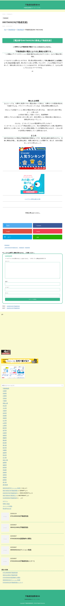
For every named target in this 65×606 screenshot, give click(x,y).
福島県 (5, 465)
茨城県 (5, 470)
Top (5, 30)
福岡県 (5, 462)
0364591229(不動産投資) (13, 308)
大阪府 (5, 410)
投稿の (6, 503)
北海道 (5, 398)
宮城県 (5, 415)
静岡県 (5, 480)
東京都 (5, 445)
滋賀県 (5, 452)
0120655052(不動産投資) (10, 498)
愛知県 (5, 440)
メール (7, 287)
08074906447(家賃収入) (9, 495)
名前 (6, 281)
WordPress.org (7, 508)
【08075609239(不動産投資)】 (11, 247)
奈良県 (5, 413)
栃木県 (5, 447)
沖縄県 (5, 450)
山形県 (5, 423)
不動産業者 (11, 30)
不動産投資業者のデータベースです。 (32, 599)
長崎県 (5, 472)
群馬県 (5, 467)
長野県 (5, 475)
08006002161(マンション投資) (20, 550)
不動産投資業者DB (32, 5)
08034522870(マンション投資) (11, 488)
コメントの (7, 506)
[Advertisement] (32, 83)
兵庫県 (5, 396)
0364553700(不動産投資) (10, 493)
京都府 (5, 391)
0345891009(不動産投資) (13, 306)
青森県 (5, 477)
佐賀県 (5, 393)
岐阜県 (5, 428)
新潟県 (5, 443)
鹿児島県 (5, 485)
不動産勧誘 (20, 30)
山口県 (5, 420)
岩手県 (5, 430)
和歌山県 (5, 403)
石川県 (5, 457)
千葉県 (5, 401)
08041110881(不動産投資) (19, 527)
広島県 (5, 433)
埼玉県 (5, 405)
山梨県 (5, 425)
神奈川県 (5, 460)
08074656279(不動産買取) (10, 490)
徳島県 (5, 435)
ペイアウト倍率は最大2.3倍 (32, 199)
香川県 (5, 482)
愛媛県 (5, 438)
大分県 (5, 408)
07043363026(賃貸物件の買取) (20, 538)
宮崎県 (5, 418)
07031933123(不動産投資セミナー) (22, 561)
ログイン (5, 501)
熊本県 (5, 455)
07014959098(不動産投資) (19, 516)
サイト (6, 293)
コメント (7, 261)
